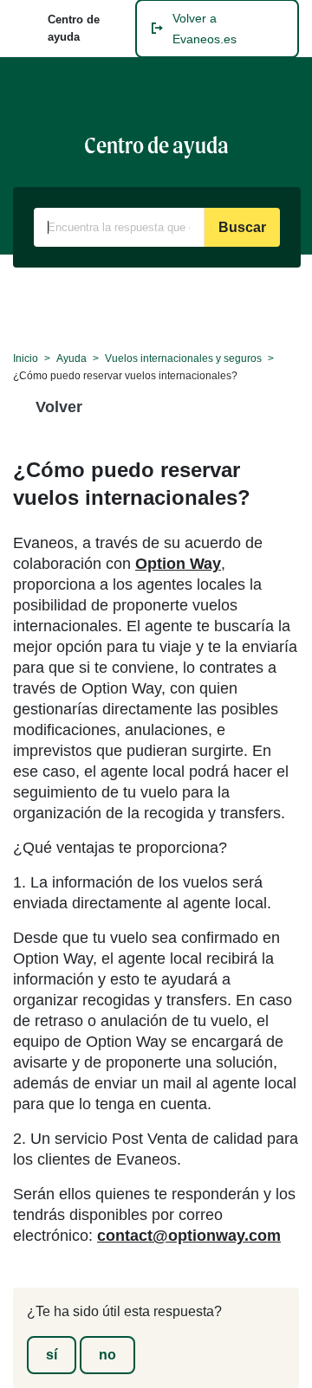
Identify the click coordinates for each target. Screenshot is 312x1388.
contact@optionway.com (189, 1235)
